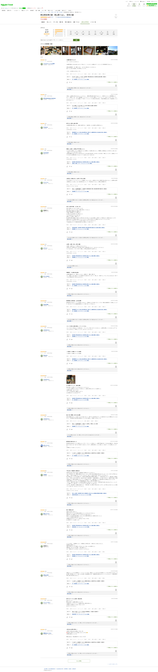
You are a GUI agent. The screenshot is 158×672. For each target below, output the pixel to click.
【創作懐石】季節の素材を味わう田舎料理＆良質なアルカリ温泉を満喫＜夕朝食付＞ (86, 161)
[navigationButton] (116, 50)
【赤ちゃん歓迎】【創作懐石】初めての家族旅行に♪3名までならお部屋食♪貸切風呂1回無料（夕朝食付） (89, 493)
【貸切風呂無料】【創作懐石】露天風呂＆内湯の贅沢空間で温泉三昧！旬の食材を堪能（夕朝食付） (88, 227)
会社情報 (46, 668)
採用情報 (66, 668)
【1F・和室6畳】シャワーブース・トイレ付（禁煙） (80, 79)
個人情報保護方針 (52, 668)
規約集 (70, 668)
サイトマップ (137, 1)
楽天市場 (148, 1)
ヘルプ (126, 1)
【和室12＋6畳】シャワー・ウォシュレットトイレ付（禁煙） (82, 163)
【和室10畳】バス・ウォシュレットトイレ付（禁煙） (81, 614)
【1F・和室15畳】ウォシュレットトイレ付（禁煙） (80, 399)
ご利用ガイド (131, 1)
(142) (68, 22)
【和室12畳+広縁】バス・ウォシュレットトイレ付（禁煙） (82, 494)
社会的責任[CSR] (60, 668)
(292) (85, 22)
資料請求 (74, 668)
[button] (42, 50)
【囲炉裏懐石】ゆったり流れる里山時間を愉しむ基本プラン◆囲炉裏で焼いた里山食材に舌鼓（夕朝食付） (89, 132)
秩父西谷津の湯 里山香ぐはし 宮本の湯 (57, 15)
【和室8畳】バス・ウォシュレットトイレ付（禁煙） (80, 191)
